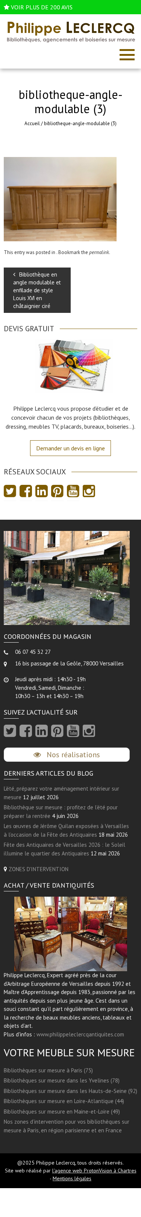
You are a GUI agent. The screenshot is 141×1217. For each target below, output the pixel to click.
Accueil (32, 123)
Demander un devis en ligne (70, 448)
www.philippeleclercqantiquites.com (80, 1034)
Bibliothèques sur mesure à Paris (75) (48, 1070)
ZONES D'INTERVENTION (38, 869)
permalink (99, 252)
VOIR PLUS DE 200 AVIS (42, 7)
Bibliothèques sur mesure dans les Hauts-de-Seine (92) (70, 1090)
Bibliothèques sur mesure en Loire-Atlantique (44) (64, 1101)
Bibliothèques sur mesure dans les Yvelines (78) (62, 1080)
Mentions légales (72, 1178)
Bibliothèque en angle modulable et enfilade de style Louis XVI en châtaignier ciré (37, 290)
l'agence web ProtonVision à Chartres (94, 1170)
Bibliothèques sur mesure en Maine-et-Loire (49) (62, 1111)
